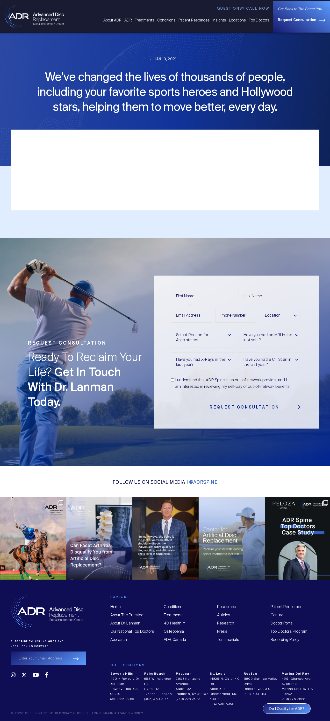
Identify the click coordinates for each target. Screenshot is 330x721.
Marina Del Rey (295, 674)
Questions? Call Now (243, 9)
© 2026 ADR (21, 713)
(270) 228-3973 (188, 699)
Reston (250, 674)
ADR (128, 20)
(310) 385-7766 (122, 699)
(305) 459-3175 (156, 699)
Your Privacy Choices (69, 713)
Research (225, 623)
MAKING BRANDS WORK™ (123, 713)
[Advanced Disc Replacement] (34, 16)
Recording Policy (285, 640)
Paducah (183, 674)
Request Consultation (297, 20)
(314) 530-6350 (222, 704)
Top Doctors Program (289, 632)
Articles (223, 615)
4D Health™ (174, 623)
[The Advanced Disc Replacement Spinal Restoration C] (191, 530)
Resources (226, 607)
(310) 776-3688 (293, 699)
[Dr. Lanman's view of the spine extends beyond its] (125, 530)
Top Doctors (259, 20)
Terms (95, 713)
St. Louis (218, 674)
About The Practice (126, 615)
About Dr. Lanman (125, 623)
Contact (278, 615)
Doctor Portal (282, 623)
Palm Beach (154, 674)
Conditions (166, 20)
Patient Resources (194, 20)
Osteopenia (174, 632)
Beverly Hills (121, 674)
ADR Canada (175, 640)
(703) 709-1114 (255, 694)
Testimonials (228, 640)
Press (222, 632)
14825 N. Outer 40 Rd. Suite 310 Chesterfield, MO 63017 (224, 689)
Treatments (144, 20)
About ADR (112, 20)
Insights (219, 20)
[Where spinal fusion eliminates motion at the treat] (59, 530)
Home (115, 607)
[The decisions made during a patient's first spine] (258, 530)
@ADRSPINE (203, 482)
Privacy (40, 713)
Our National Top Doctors (132, 632)
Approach (118, 640)
